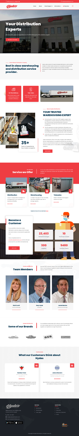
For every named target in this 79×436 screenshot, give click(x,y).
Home (34, 6)
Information (57, 6)
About (40, 6)
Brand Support (48, 6)
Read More (47, 151)
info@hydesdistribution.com (67, 1)
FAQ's (57, 414)
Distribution (38, 408)
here (47, 211)
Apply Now (14, 248)
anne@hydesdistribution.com (15, 240)
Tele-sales (38, 412)
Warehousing (39, 410)
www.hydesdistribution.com (13, 419)
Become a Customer (61, 412)
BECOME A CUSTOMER (12, 39)
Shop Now (66, 6)
